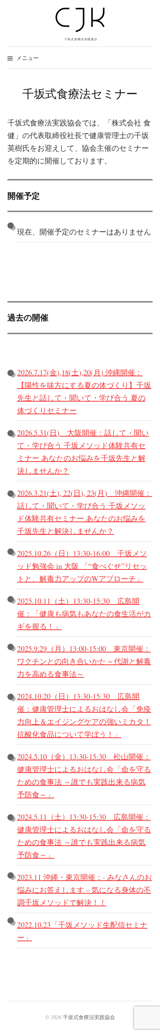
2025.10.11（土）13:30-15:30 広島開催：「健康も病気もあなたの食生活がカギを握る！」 (84, 613)
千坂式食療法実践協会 (89, 1017)
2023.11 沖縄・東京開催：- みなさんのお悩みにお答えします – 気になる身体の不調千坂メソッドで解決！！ (84, 889)
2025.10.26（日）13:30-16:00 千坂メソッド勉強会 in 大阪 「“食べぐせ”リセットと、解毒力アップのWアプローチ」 (82, 566)
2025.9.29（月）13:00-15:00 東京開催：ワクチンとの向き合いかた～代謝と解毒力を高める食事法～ (84, 661)
